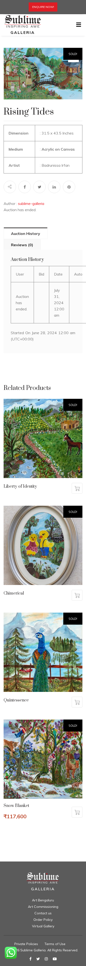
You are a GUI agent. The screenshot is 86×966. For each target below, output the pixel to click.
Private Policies (26, 944)
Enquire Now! (43, 7)
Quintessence (16, 700)
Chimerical (14, 593)
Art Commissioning (43, 906)
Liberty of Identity (20, 486)
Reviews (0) (22, 244)
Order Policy (43, 919)
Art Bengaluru (43, 900)
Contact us (43, 913)
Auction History (25, 233)
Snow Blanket (16, 805)
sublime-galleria (31, 203)
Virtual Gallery (43, 926)
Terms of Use (54, 944)
